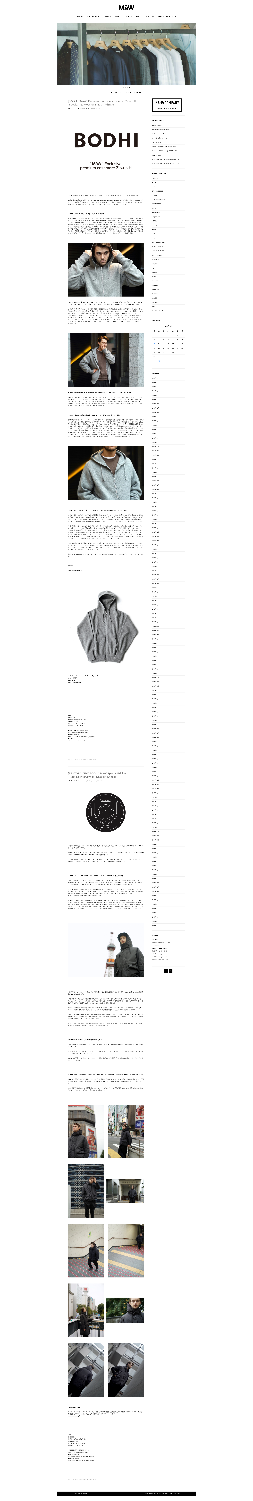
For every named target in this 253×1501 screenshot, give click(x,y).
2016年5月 (155, 861)
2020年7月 (155, 647)
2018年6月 (155, 754)
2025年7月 (155, 421)
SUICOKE (155, 285)
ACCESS (128, 16)
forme (154, 208)
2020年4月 (155, 660)
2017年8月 (155, 797)
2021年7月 (155, 596)
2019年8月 (155, 694)
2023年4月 (155, 515)
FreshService (156, 212)
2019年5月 (155, 707)
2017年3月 (155, 818)
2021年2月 (155, 617)
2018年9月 (155, 741)
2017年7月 (155, 801)
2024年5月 (155, 468)
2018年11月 (155, 733)
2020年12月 (156, 626)
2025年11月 (155, 408)
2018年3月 (155, 767)
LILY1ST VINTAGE (158, 251)
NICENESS (155, 272)
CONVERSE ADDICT (158, 199)
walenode (155, 302)
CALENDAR (156, 321)
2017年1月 (155, 827)
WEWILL (154, 306)
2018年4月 (155, 763)
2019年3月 (155, 716)
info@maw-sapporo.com (159, 957)
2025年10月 (156, 412)
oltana (154, 276)
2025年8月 (155, 416)
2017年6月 (155, 806)
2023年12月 (156, 481)
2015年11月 (155, 887)
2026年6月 (155, 382)
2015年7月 (155, 904)
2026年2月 (155, 395)
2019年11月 (155, 682)
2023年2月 (155, 523)
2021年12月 (156, 575)
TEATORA (100, 781)
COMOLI (155, 195)
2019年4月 (155, 712)
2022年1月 (155, 570)
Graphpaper (156, 217)
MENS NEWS (78, 759)
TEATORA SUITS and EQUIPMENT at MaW (165, 151)
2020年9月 (155, 639)
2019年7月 (155, 699)
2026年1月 (155, 399)
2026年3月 (155, 391)
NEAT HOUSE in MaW (159, 134)
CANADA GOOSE (157, 191)
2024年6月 (155, 463)
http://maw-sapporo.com (159, 954)
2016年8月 (155, 848)
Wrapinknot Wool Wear (159, 311)
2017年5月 (155, 810)
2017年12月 (156, 780)
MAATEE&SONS (157, 255)
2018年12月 (156, 729)
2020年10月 (156, 635)
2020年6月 (155, 652)
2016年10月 (156, 840)
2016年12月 (156, 831)
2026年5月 (155, 386)
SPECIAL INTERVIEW (167, 16)
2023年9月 (155, 493)
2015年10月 (156, 891)
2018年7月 (155, 750)
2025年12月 (156, 404)
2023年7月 (155, 502)
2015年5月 (155, 912)
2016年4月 (155, 865)
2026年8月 (155, 378)
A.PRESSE (155, 178)
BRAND (108, 16)
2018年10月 (156, 737)
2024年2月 (155, 476)
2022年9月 (155, 545)
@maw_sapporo (157, 125)
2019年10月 (156, 686)
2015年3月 (155, 921)
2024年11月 (155, 451)
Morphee (155, 264)
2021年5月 (155, 605)
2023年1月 (155, 528)
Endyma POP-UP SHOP (159, 142)
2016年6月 (155, 857)
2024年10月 (156, 455)
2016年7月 (155, 853)
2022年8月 (155, 549)
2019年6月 (155, 703)
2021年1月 (155, 622)
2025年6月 (155, 425)
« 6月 (159, 361)
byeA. (154, 187)
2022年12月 (156, 532)
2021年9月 (155, 588)
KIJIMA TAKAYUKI (157, 246)
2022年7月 (155, 553)
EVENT (118, 16)
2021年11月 (155, 579)
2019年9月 (155, 690)
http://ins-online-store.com (160, 959)
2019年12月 (156, 677)
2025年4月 (155, 434)
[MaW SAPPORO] (126, 10)
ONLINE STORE (94, 16)
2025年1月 (155, 442)
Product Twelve (157, 281)
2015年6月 (155, 908)
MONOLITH (155, 259)
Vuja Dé (154, 298)
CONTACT (150, 16)
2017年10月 (156, 789)
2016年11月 (155, 836)
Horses (154, 229)
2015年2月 (155, 925)
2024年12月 (156, 446)
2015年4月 (155, 917)
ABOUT (139, 16)
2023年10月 (156, 489)
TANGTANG (156, 289)
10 (154, 344)
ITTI (153, 238)
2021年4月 (155, 609)
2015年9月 (155, 895)
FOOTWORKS (156, 204)
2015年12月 (156, 883)
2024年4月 (155, 472)
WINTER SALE (156, 155)
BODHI (98, 108)
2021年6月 (155, 600)
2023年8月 (155, 498)
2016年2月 (155, 874)
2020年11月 (155, 630)
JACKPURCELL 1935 (158, 242)
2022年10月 (156, 540)
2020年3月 (155, 664)
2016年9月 (155, 844)
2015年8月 (155, 900)
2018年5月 (155, 759)
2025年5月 (155, 429)
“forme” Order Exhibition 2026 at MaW (164, 146)
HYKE (154, 234)
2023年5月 (155, 511)
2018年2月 (155, 771)
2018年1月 (155, 776)
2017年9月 (155, 793)
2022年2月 (155, 566)
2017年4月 (155, 814)
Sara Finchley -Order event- (160, 129)
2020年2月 (155, 669)
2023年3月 (155, 519)
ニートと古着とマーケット (160, 138)
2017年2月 (155, 823)
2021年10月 (156, 583)
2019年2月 (155, 720)
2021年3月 (155, 613)
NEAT (154, 268)
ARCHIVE (155, 373)
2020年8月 (155, 643)
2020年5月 (155, 656)
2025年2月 (155, 438)
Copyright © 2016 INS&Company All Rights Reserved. (163, 1493)
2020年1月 (155, 673)
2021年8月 (155, 592)
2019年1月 (155, 724)
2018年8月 (155, 746)
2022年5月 (155, 558)
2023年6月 (155, 506)
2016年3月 (155, 870)
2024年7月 (155, 459)
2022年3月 (155, 562)
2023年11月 (155, 485)
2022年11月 (155, 536)
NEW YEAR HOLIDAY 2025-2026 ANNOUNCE (166, 159)
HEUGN (154, 225)
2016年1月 (155, 878)
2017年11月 (155, 784)
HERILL (154, 221)
